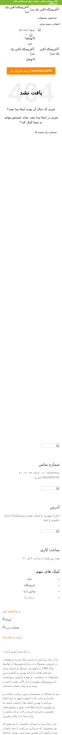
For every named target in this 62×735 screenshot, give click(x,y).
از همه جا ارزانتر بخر (20, 71)
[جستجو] (7, 20)
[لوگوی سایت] (44, 9)
